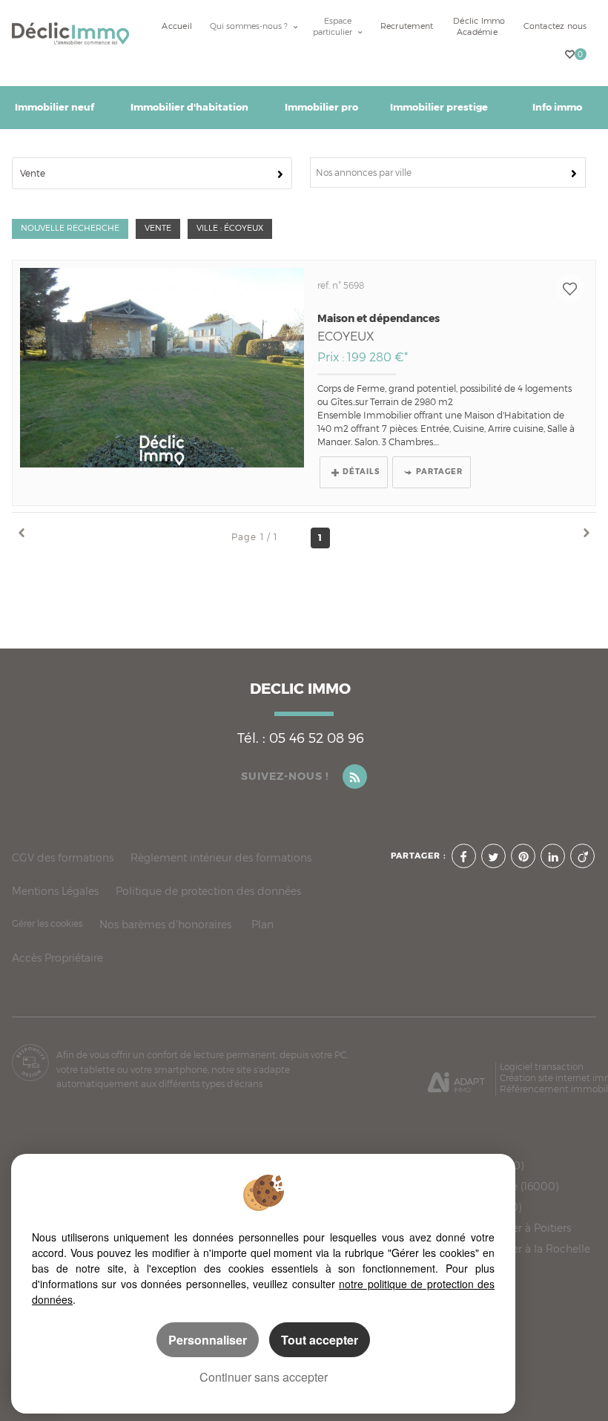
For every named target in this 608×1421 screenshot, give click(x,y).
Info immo (557, 107)
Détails (361, 471)
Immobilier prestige (439, 107)
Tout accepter (319, 1339)
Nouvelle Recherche (70, 228)
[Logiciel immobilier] (456, 1077)
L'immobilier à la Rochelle (523, 1249)
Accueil (177, 26)
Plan (262, 924)
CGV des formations (62, 857)
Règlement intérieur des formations (220, 857)
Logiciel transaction (542, 1066)
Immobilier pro (321, 107)
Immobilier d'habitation (189, 107)
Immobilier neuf (54, 107)
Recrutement (406, 26)
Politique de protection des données (208, 891)
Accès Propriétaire (57, 957)
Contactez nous (555, 26)
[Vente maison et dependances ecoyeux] (162, 367)
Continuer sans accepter (263, 1376)
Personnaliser (207, 1339)
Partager (439, 471)
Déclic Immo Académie (479, 26)
